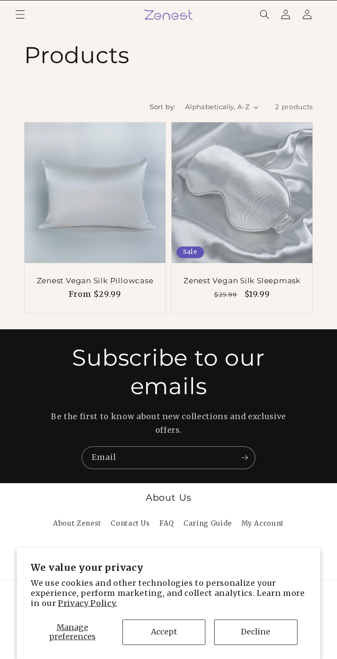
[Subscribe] (244, 457)
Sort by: (163, 107)
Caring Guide (207, 523)
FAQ (166, 523)
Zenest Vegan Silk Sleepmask (242, 280)
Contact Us (130, 523)
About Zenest (77, 523)
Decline (255, 632)
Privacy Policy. (87, 603)
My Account (262, 523)
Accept (164, 632)
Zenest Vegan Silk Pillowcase (95, 280)
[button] (20, 14)
